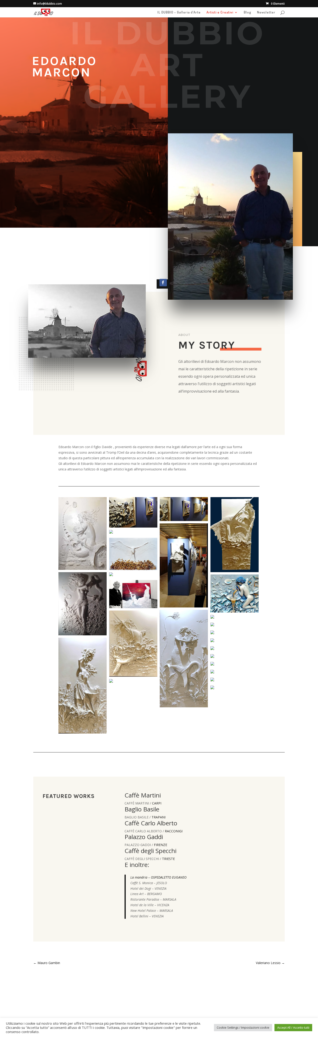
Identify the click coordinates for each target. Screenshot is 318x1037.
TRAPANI (159, 817)
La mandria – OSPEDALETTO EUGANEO (158, 877)
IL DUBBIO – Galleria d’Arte (179, 12)
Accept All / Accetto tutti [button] (293, 1027)
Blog (247, 12)
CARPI (156, 803)
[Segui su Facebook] (163, 282)
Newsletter (266, 12)
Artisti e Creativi (219, 12)
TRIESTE (168, 859)
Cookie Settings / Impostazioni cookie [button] (243, 1027)
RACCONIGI (174, 831)
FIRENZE (160, 845)
